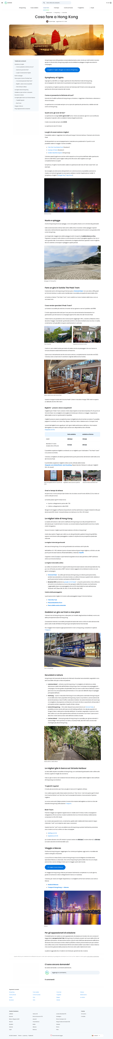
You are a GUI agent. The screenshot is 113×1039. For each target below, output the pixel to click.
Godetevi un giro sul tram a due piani (23, 92)
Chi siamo (83, 1013)
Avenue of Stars (52, 150)
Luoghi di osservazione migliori (23, 72)
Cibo (34, 997)
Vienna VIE (35, 1013)
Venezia (58, 1024)
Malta (34, 1024)
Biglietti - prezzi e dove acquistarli (24, 84)
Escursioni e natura (19, 95)
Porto (57, 1029)
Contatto (83, 1016)
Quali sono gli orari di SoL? (22, 69)
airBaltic (11, 1013)
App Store (69, 175)
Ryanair (11, 1016)
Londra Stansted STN (61, 1013)
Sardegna (58, 1016)
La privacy (25, 1035)
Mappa (58, 997)
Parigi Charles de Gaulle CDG (63, 1021)
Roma (57, 1027)
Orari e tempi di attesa (21, 86)
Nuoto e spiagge (18, 75)
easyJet (34, 1019)
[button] (2, 3)
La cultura (82, 997)
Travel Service (36, 1021)
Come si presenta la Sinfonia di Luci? (25, 67)
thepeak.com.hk (50, 430)
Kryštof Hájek (52, 21)
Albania (34, 1027)
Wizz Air (11, 1021)
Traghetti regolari (20, 100)
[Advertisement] (26, 124)
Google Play (61, 175)
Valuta (10, 997)
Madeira (11, 1024)
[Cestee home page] (8, 3)
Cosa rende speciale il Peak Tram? (24, 81)
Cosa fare (46, 8)
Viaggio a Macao (19, 106)
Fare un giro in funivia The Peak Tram (23, 78)
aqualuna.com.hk (53, 836)
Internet (58, 1000)
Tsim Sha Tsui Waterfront (55, 147)
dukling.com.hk (52, 833)
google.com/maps (69, 582)
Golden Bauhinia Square (55, 153)
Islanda (11, 1027)
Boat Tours (18, 103)
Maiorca (35, 1029)
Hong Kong (22, 8)
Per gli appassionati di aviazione (22, 108)
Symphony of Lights (19, 64)
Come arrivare (68, 8)
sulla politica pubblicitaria (93, 956)
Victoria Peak (89, 707)
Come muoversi (36, 994)
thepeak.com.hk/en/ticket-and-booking (58, 465)
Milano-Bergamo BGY (14, 1019)
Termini (20, 1035)
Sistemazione (83, 994)
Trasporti (47, 630)
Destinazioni (49, 12)
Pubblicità (31, 1035)
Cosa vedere (34, 8)
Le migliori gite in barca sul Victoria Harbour (25, 97)
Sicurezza (11, 1000)
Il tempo (56, 8)
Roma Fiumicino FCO (38, 1016)
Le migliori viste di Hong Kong (21, 89)
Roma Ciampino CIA (61, 1019)
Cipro (10, 1029)
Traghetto (81, 8)
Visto (34, 1000)
